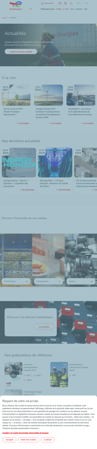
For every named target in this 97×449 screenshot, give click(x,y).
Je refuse (47, 440)
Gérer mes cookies (28, 440)
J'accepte (9, 440)
